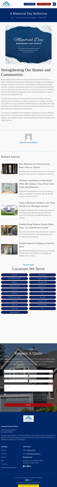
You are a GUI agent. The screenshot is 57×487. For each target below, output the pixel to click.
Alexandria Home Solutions (29, 17)
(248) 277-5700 (31, 450)
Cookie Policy (33, 477)
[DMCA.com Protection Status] (28, 480)
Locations (4, 454)
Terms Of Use (26, 477)
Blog (12, 17)
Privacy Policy (42, 400)
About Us (3, 457)
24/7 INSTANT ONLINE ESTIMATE (28, 485)
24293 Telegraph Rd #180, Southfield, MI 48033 (8, 431)
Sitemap (40, 477)
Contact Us (4, 464)
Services (3, 450)
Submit (28, 405)
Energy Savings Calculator (8, 467)
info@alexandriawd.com (34, 454)
